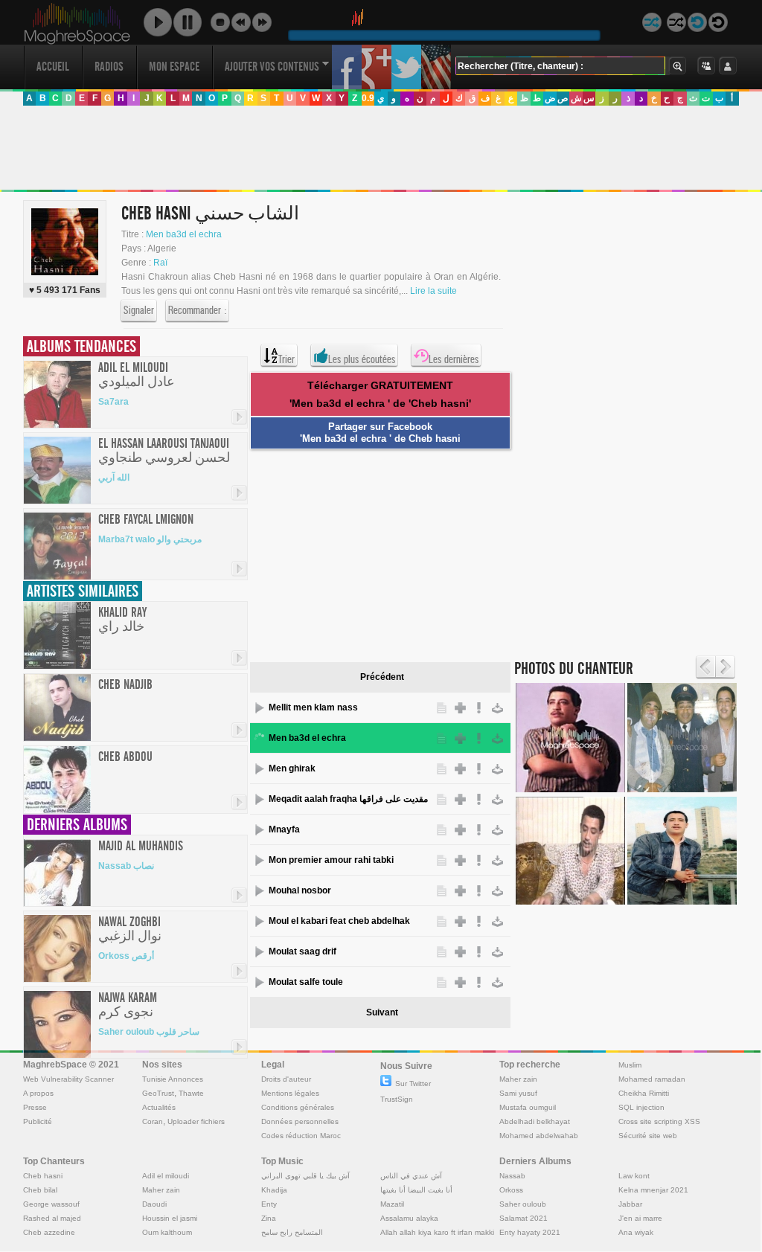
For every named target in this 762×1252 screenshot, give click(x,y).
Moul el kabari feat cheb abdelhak (339, 921)
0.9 (368, 98)
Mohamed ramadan (651, 1079)
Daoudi (154, 1204)
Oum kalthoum (167, 1232)
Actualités (159, 1107)
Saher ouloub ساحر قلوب (148, 1032)
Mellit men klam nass (313, 707)
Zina (268, 1218)
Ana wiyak (635, 1232)
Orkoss (511, 1190)
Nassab (512, 1176)
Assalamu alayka (409, 1218)
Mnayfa (284, 829)
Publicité (37, 1121)
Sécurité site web (647, 1135)
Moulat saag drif (302, 951)
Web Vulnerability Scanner (68, 1079)
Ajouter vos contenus (272, 67)
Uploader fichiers (196, 1121)
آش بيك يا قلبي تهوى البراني (305, 1176)
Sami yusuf (518, 1093)
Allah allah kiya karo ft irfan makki (437, 1232)
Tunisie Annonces (172, 1079)
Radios (109, 67)
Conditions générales (297, 1107)
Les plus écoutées (361, 359)
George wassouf (51, 1204)
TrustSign (396, 1099)
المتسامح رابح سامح (292, 1232)
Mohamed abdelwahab (538, 1135)
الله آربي (113, 477)
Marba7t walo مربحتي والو (150, 539)
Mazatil (392, 1204)
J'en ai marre (640, 1218)
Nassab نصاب (126, 866)
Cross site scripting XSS (659, 1121)
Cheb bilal (40, 1190)
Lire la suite (433, 291)
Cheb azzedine (49, 1232)
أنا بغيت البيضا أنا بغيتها (416, 1190)
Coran (152, 1121)
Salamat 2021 (523, 1218)
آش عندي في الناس (411, 1176)
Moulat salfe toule (306, 982)
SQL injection (641, 1107)
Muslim (629, 1065)
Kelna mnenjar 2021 (653, 1190)
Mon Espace (174, 67)
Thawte (191, 1093)
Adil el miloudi (165, 1176)
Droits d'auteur (286, 1079)
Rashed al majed (52, 1218)
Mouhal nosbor (300, 890)
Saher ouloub (522, 1204)
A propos (38, 1093)
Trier (286, 359)
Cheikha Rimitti (643, 1093)
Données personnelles (300, 1121)
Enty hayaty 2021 (529, 1232)
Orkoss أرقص (126, 956)
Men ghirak (292, 768)
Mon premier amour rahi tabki (331, 860)
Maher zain (518, 1079)
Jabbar (630, 1204)
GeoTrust (158, 1093)
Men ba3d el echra (184, 234)
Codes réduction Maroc (301, 1135)
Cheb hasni (43, 1176)
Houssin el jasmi (169, 1218)
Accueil (52, 67)
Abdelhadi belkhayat (534, 1121)
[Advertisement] (380, 148)
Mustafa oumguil (527, 1107)
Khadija (274, 1190)
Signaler (139, 310)
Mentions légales (290, 1093)
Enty (269, 1204)
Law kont (634, 1176)
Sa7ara (113, 402)
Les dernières (453, 359)
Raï (160, 262)
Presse (35, 1107)
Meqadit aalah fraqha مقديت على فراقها (348, 799)
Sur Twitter (413, 1083)
